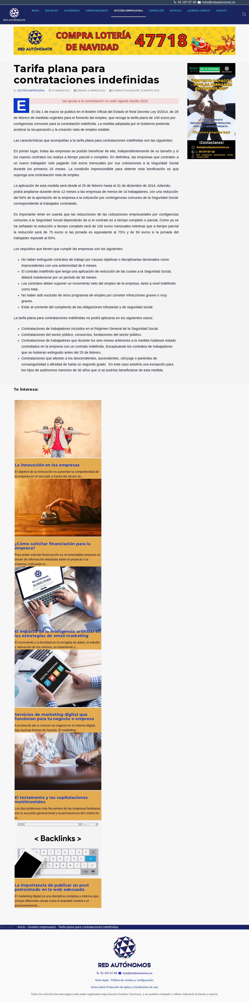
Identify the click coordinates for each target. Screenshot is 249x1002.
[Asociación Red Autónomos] (14, 14)
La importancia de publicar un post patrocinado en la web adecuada (52, 887)
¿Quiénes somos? (198, 10)
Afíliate (221, 10)
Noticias (175, 10)
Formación (156, 10)
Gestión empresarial (128, 10)
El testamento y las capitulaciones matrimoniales (51, 799)
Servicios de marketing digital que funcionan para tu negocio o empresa (54, 716)
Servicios (51, 10)
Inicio (35, 10)
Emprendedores (97, 10)
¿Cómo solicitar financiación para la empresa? (53, 545)
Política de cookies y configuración (132, 980)
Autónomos (72, 10)
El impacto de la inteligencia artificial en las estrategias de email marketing (58, 633)
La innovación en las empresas (47, 465)
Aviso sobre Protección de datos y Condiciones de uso (124, 987)
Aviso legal (101, 980)
